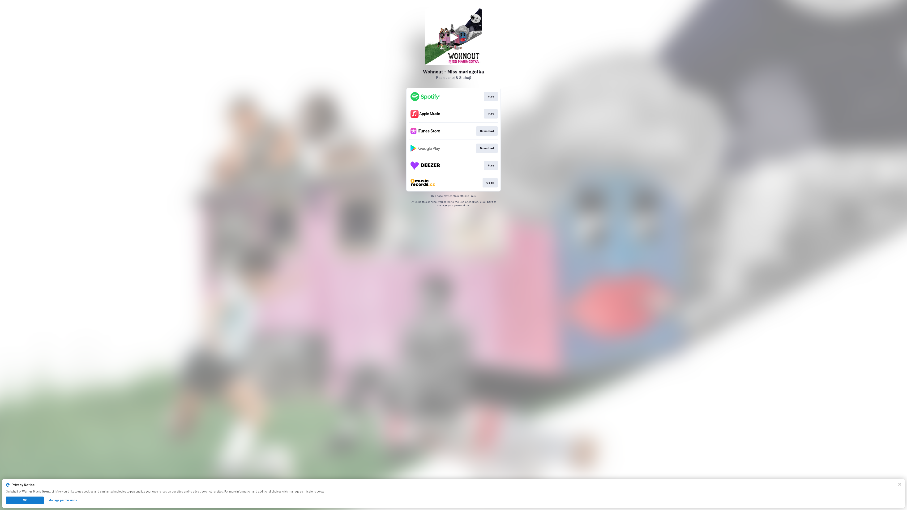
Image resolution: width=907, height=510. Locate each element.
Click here (486, 202)
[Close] (899, 484)
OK (25, 500)
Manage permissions (62, 500)
